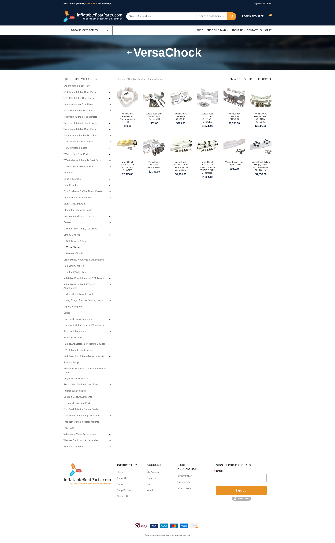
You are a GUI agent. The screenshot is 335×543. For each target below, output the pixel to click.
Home (120, 79)
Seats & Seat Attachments (78, 396)
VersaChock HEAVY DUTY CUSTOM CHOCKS (260, 118)
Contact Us (123, 496)
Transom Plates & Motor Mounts (81, 421)
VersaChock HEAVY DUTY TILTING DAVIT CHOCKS (127, 166)
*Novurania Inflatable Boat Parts (81, 135)
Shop (120, 484)
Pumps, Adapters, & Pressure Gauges (84, 343)
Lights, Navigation (73, 306)
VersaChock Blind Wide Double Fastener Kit (154, 116)
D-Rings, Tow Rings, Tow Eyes (80, 228)
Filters (263, 79)
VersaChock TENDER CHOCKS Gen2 (154, 165)
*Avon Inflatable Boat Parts (78, 104)
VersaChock (73, 247)
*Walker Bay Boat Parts (76, 154)
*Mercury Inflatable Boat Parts (80, 123)
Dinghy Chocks (136, 79)
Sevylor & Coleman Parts (77, 403)
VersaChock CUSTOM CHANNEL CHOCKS (207, 118)
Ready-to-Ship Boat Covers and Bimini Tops (85, 370)
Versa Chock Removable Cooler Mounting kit (127, 118)
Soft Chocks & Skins (77, 241)
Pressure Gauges (73, 337)
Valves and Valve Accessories (80, 434)
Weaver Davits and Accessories (81, 440)
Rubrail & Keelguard (75, 390)
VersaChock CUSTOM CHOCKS (234, 116)
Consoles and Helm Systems (79, 216)
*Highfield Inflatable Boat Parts (80, 116)
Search (231, 16)
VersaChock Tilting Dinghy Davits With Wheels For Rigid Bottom (261, 166)
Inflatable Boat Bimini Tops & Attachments (79, 286)
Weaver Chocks (75, 253)
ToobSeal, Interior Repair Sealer (81, 409)
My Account (153, 472)
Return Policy (184, 488)
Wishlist (151, 490)
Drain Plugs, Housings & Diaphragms (84, 259)
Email (219, 470)
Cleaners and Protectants (78, 197)
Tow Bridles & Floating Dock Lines (82, 415)
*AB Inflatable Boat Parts (77, 85)
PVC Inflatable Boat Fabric (78, 350)
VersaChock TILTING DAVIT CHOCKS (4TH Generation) (181, 166)
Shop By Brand (125, 490)
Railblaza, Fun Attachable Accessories (84, 356)
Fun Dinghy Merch (74, 265)
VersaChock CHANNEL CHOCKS (181, 116)
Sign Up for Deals (262, 3)
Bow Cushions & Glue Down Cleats (83, 191)
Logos (67, 312)
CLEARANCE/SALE (74, 203)
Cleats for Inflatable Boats (78, 210)
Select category (210, 16)
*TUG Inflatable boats (75, 147)
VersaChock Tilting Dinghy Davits (234, 163)
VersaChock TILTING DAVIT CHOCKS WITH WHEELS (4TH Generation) (207, 167)
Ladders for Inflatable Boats (79, 294)
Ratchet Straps (72, 362)
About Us (122, 478)
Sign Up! (241, 490)
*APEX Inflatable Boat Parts (79, 98)
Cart (149, 484)
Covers (67, 222)
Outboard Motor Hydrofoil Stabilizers (84, 325)
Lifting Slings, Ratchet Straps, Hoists (83, 300)
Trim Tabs (69, 427)
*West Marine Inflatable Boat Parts (82, 160)
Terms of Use (184, 482)
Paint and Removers (75, 331)
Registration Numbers (76, 378)
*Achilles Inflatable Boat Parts (80, 92)
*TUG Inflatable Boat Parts (78, 141)
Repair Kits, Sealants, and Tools (81, 384)
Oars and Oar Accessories (78, 319)
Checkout (152, 478)
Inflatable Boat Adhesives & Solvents (84, 278)
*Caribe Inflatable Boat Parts (79, 110)
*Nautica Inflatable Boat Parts (80, 129)
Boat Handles (71, 185)
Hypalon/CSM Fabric (75, 272)
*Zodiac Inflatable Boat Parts (79, 166)
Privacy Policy (184, 475)
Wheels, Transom (73, 446)
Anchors (68, 172)
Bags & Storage (72, 178)
